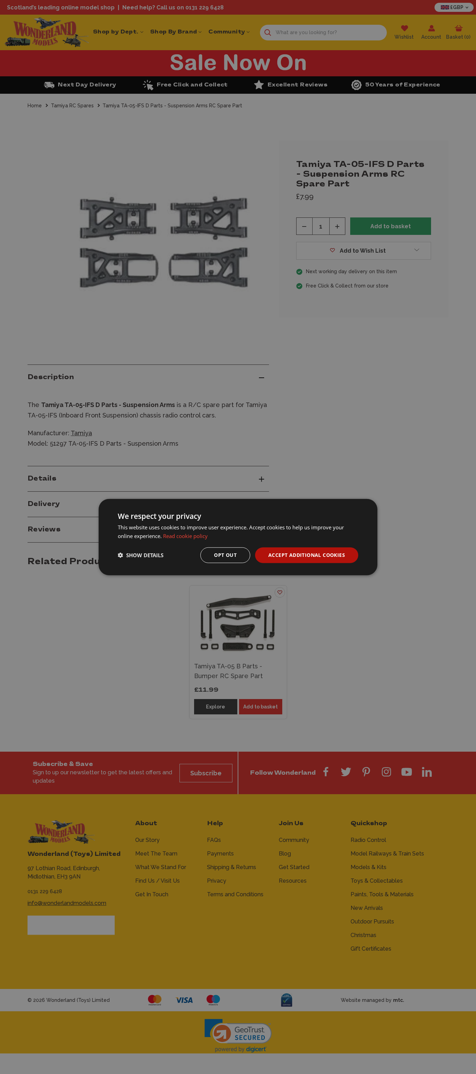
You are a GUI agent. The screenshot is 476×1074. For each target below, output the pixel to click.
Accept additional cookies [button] (306, 555)
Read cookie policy (185, 535)
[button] (140, 555)
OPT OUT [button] (225, 555)
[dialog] (238, 537)
